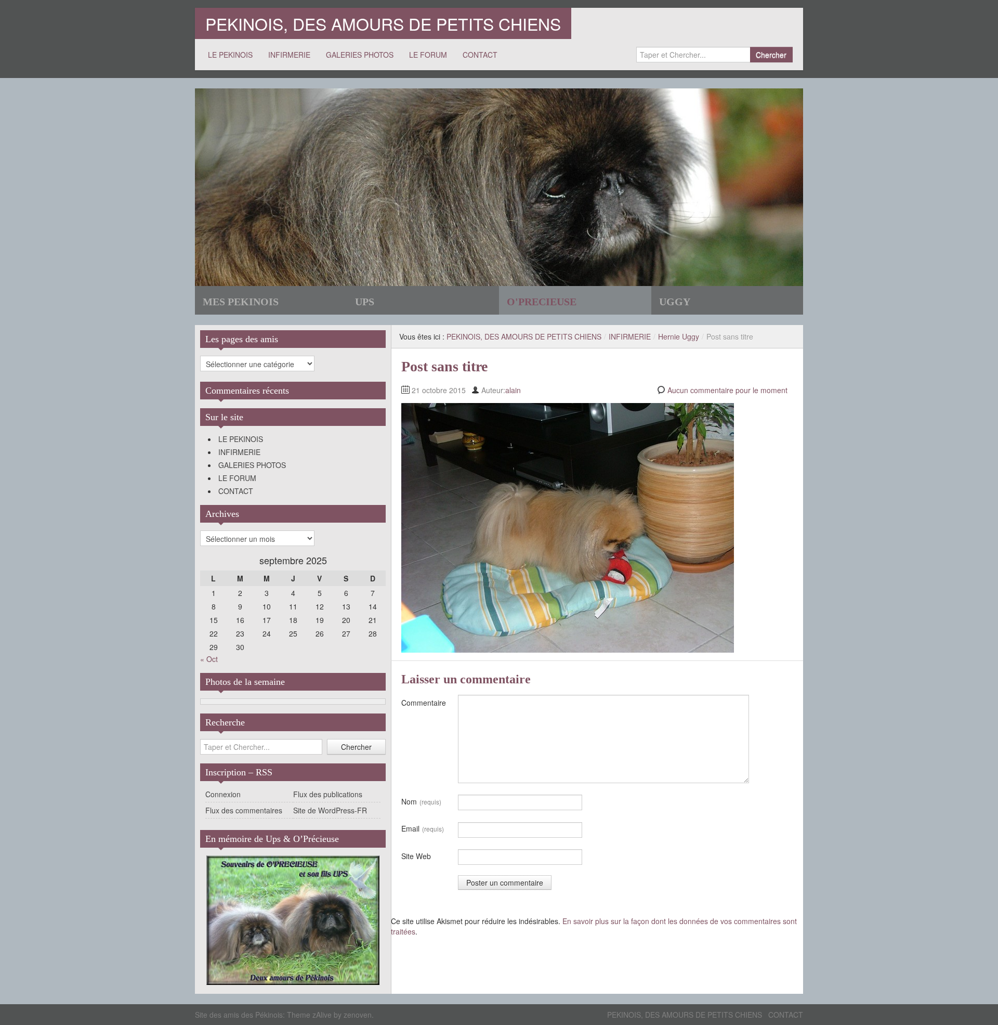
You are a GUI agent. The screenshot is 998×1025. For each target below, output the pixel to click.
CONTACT (480, 54)
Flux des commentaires (243, 810)
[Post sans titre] (567, 527)
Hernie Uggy (678, 336)
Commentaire (423, 702)
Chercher (771, 54)
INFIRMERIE (289, 54)
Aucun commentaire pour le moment (727, 390)
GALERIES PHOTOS (359, 54)
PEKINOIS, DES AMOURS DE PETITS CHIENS (383, 23)
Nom (421, 801)
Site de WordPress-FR (330, 810)
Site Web (416, 856)
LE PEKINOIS (230, 54)
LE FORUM (428, 54)
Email (422, 828)
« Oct (209, 659)
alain (513, 390)
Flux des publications (327, 794)
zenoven (358, 1014)
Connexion (223, 794)
